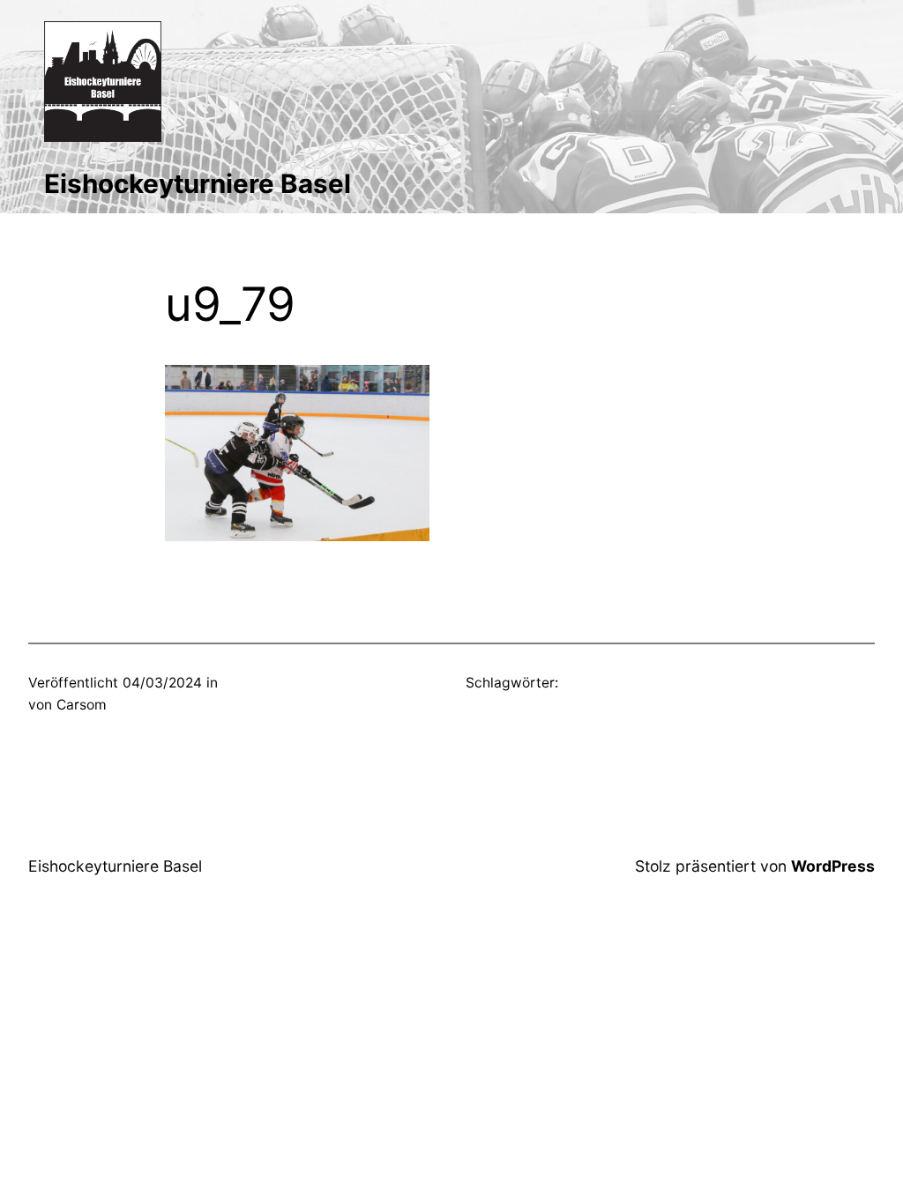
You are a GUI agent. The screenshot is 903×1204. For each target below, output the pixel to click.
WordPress (833, 866)
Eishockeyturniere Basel (197, 183)
